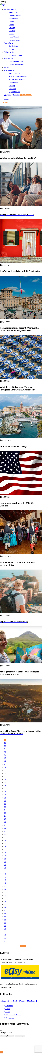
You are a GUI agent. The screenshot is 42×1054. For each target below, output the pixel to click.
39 (5, 855)
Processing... (20, 1036)
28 (5, 822)
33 (5, 837)
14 (5, 779)
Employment (13, 18)
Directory (8, 67)
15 (5, 782)
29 (5, 825)
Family (11, 21)
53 (5, 898)
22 (5, 804)
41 (5, 862)
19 (5, 794)
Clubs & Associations (16, 64)
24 (5, 810)
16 (5, 785)
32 (5, 834)
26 (5, 816)
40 (5, 859)
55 (5, 904)
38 (5, 852)
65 (5, 935)
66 (5, 938)
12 (5, 773)
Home (6, 99)
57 (5, 910)
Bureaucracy (13, 12)
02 (5, 743)
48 (5, 883)
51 (5, 892)
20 (5, 798)
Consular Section (15, 15)
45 (5, 874)
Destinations (13, 46)
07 (5, 758)
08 (5, 761)
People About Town (16, 61)
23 (5, 807)
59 (5, 916)
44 (5, 871)
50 (5, 889)
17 (5, 788)
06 (5, 755)
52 (5, 895)
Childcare (12, 89)
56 (5, 907)
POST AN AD (27, 95)
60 (5, 920)
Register (16, 95)
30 (5, 828)
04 (5, 749)
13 (5, 776)
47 (5, 880)
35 (5, 843)
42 (5, 865)
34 (5, 840)
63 (5, 929)
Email (2, 1033)
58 (5, 913)
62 (5, 926)
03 (5, 746)
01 (5, 740)
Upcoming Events (15, 55)
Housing (12, 28)
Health (11, 25)
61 (5, 923)
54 (5, 901)
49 (5, 886)
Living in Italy (9, 9)
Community (8, 58)
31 (5, 831)
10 (5, 767)
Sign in (8, 95)
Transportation (14, 40)
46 (5, 877)
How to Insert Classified (17, 76)
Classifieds (8, 70)
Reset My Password (7, 1036)
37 (5, 849)
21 (5, 801)
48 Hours (12, 49)
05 (5, 752)
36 (5, 846)
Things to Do (9, 52)
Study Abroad (14, 37)
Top (1, 1052)
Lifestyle (12, 31)
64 (5, 932)
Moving (11, 34)
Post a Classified (15, 73)
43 (5, 868)
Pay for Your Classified (17, 79)
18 (5, 791)
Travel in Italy (9, 43)
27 (5, 819)
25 (5, 813)
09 (5, 764)
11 (5, 770)
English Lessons (14, 92)
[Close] (1, 1030)
